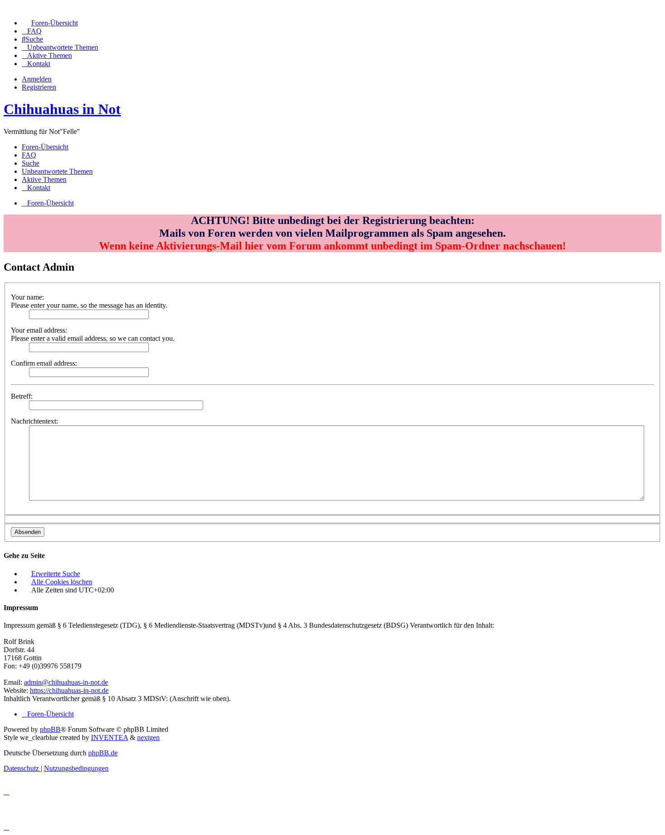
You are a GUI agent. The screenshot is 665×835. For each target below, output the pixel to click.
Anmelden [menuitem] (37, 79)
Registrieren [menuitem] (39, 87)
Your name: (27, 297)
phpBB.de (103, 753)
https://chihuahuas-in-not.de (69, 690)
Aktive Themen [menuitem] (44, 179)
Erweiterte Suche (55, 573)
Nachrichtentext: (34, 421)
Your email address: (39, 330)
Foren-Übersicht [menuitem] (45, 147)
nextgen (148, 737)
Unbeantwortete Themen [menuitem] (57, 171)
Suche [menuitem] (30, 163)
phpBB (50, 729)
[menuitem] (50, 23)
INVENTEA (109, 737)
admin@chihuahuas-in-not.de (66, 682)
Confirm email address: (44, 363)
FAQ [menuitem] (29, 155)
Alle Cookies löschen (61, 582)
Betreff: (22, 396)
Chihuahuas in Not (62, 109)
